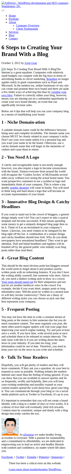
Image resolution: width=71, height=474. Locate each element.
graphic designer (19, 187)
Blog (11, 35)
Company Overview (28, 25)
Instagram (57, 457)
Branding (51, 78)
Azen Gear (30, 63)
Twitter (20, 457)
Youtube (31, 457)
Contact (13, 38)
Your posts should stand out (17, 281)
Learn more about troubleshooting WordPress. (35, 469)
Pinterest (44, 457)
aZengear (28, 434)
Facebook (7, 457)
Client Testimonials (27, 28)
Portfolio (14, 18)
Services (13, 32)
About (12, 22)
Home (12, 15)
